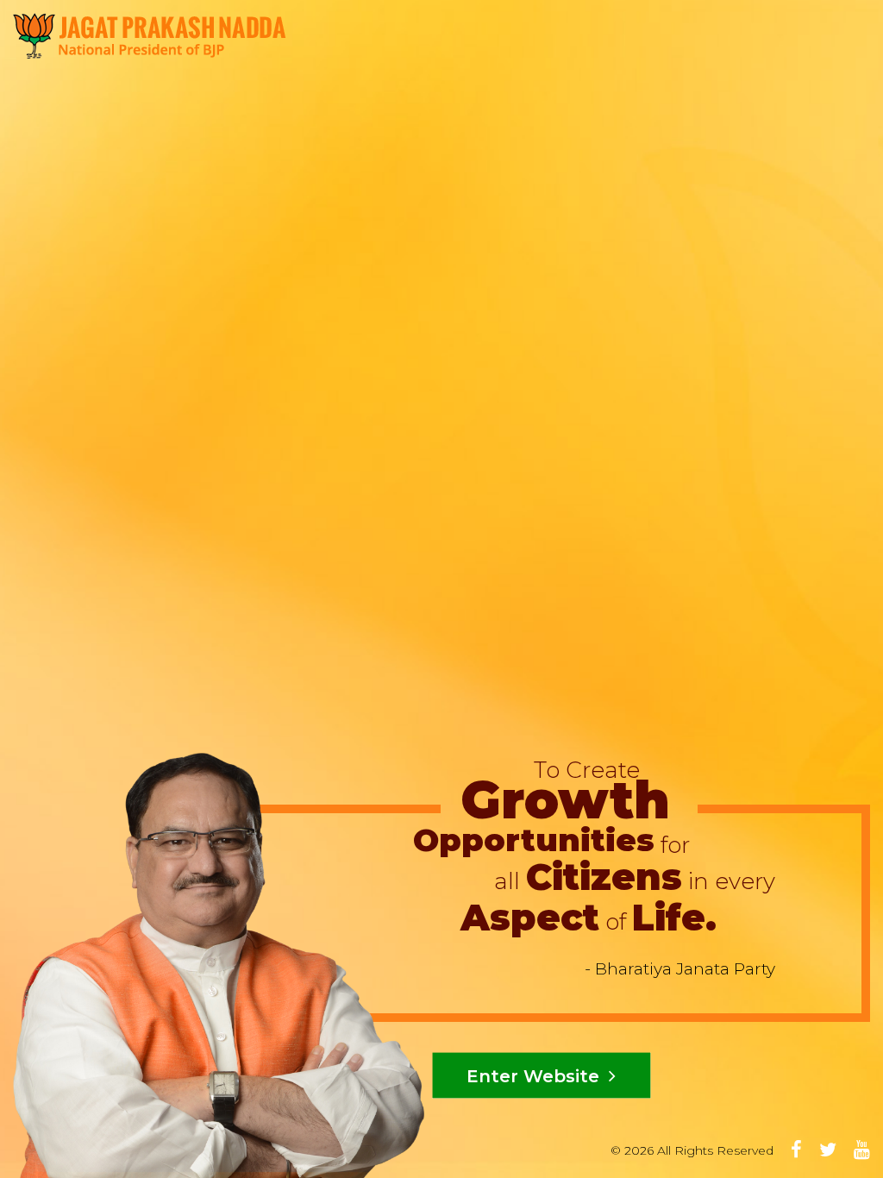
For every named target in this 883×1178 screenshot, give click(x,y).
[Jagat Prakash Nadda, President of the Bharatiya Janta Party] (149, 35)
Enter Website (535, 1076)
